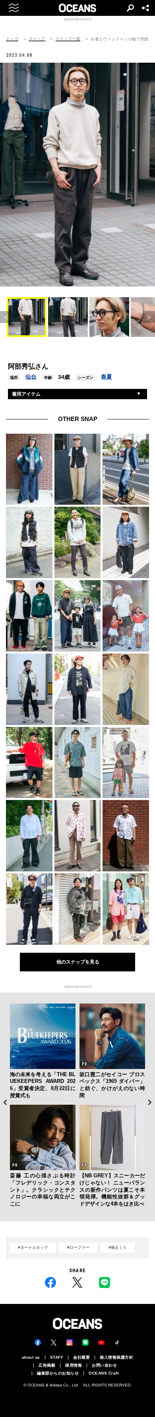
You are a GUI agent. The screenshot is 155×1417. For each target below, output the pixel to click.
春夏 (106, 376)
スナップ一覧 (68, 39)
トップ (12, 39)
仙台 (31, 376)
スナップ (37, 39)
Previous (5, 1102)
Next (150, 1102)
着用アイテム (26, 394)
